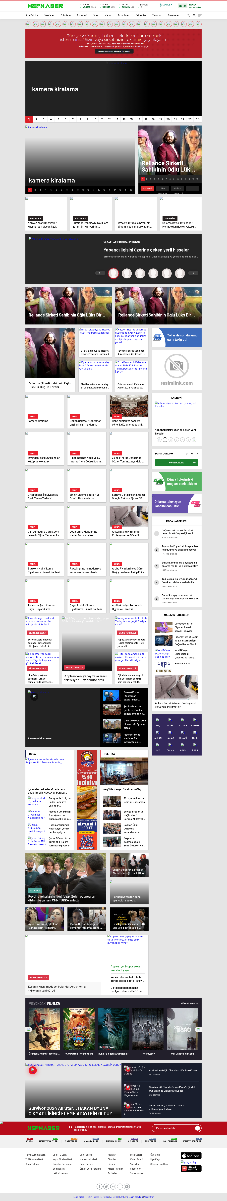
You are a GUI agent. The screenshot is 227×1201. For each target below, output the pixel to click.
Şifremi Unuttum (159, 1163)
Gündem (66, 15)
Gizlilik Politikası (101, 1197)
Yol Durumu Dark (34, 1159)
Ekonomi (82, 15)
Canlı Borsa (86, 1154)
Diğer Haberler (162, 189)
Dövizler (112, 1159)
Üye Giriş (155, 1154)
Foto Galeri (124, 15)
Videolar (141, 15)
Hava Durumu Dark (35, 1154)
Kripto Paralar (192, 1140)
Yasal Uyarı (149, 1197)
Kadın (108, 15)
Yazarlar (157, 15)
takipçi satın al (60, 1173)
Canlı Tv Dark (60, 1154)
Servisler (49, 15)
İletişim (88, 1197)
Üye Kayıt (155, 1159)
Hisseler (133, 1140)
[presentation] (196, 118)
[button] (29, 119)
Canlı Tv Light (32, 1163)
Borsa (29, 1140)
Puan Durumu (113, 1140)
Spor (96, 15)
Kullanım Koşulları (134, 1197)
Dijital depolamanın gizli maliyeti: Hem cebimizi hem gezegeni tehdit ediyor (127, 989)
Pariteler (150, 1140)
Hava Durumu (91, 1140)
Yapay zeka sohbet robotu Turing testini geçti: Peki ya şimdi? (127, 978)
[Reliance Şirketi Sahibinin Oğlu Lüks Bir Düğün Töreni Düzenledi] (50, 353)
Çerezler (114, 1197)
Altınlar (112, 1154)
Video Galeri (136, 1159)
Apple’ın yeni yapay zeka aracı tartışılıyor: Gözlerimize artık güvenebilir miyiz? (128, 968)
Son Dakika (31, 15)
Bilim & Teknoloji (177, 189)
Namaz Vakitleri (48, 1140)
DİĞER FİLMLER (188, 1003)
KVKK (122, 1197)
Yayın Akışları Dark (62, 1159)
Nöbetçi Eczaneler (63, 1163)
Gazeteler (173, 15)
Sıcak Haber (136, 1173)
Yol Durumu (170, 1140)
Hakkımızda (78, 1197)
